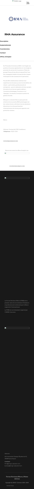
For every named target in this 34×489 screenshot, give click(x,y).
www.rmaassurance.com (10, 141)
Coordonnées (5, 49)
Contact (3, 53)
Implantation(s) (5, 45)
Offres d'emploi (5, 57)
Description (4, 41)
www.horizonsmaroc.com (17, 166)
